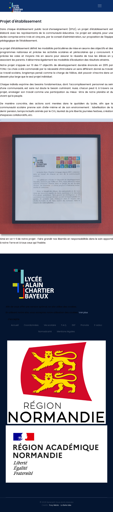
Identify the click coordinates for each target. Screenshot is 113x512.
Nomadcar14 (45, 331)
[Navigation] (100, 6)
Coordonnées (31, 325)
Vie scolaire (50, 325)
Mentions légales (66, 331)
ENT (73, 325)
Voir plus (83, 312)
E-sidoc (98, 325)
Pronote (85, 325)
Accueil (15, 325)
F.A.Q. (64, 325)
